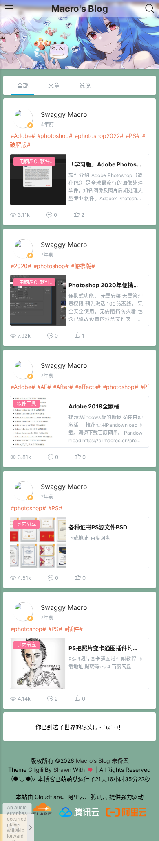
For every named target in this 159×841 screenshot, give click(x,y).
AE (43, 386)
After (62, 386)
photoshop (54, 135)
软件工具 (26, 403)
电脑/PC (28, 161)
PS (132, 135)
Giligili (35, 769)
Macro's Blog (79, 8)
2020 (21, 265)
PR (147, 386)
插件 (73, 628)
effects (87, 386)
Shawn (62, 769)
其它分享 (26, 524)
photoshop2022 (99, 135)
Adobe (22, 135)
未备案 (120, 760)
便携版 (82, 265)
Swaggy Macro (64, 114)
